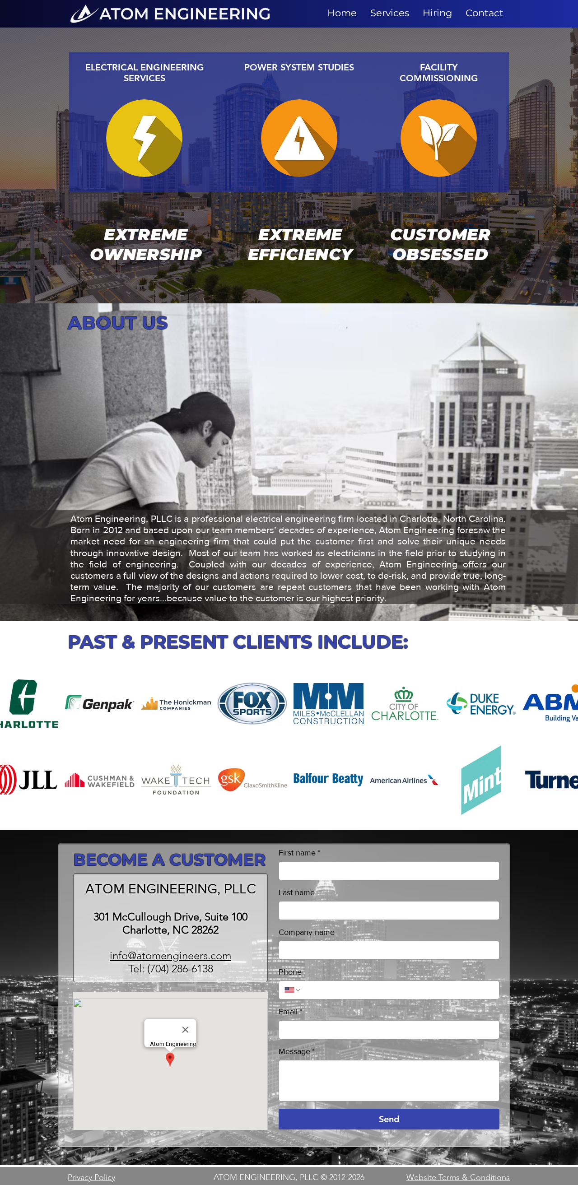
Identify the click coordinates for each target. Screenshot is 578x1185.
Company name (307, 932)
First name (299, 852)
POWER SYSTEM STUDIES (299, 67)
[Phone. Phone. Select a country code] (293, 990)
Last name (297, 892)
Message (297, 1051)
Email (290, 1011)
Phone (290, 971)
